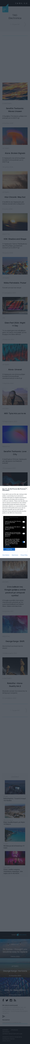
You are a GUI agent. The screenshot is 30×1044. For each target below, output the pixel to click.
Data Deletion (5, 555)
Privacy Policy (24, 555)
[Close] (26, 489)
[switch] (24, 522)
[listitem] (15, 518)
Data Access (15, 555)
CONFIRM (9, 549)
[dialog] (15, 522)
